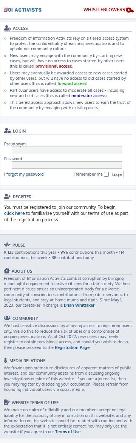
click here (14, 213)
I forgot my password (24, 174)
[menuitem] (108, 10)
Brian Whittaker (79, 305)
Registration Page (72, 347)
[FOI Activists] (23, 8)
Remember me (89, 174)
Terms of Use (67, 431)
